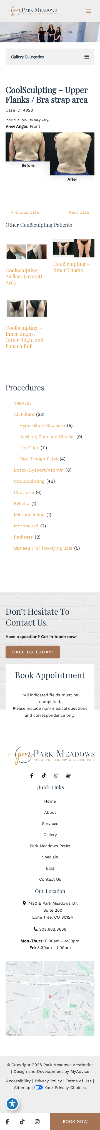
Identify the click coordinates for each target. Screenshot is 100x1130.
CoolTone (24, 492)
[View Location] (25, 902)
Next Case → (81, 212)
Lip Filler (29, 447)
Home (50, 801)
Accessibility (18, 1080)
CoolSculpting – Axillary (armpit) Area (24, 276)
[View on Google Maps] (50, 998)
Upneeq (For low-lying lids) (43, 548)
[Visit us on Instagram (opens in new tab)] (56, 775)
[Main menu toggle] (88, 11)
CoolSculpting (29, 481)
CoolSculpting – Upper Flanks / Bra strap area (47, 94)
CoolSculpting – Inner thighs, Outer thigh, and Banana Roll (25, 336)
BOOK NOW (75, 1121)
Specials (50, 856)
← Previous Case (22, 212)
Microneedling (29, 514)
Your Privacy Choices (65, 1087)
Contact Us (50, 879)
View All (22, 403)
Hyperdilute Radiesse (42, 425)
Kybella (21, 503)
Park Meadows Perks (50, 845)
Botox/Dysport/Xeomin (39, 470)
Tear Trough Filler (38, 459)
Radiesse (23, 537)
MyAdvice (80, 1071)
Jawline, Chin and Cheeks (46, 436)
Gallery (50, 834)
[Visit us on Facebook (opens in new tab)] (31, 775)
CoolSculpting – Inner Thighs (71, 266)
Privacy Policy (48, 1080)
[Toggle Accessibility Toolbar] (12, 1103)
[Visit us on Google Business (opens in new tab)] (68, 775)
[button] (33, 652)
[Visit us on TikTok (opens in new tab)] (43, 775)
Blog (50, 868)
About (50, 812)
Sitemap (22, 1087)
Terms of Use (79, 1080)
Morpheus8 (26, 525)
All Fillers (24, 414)
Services (50, 823)
